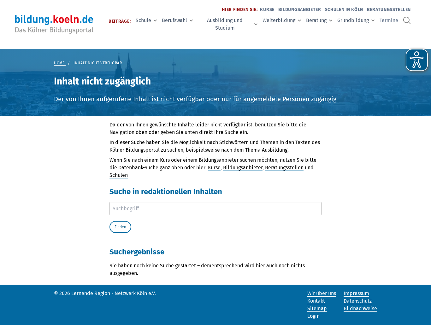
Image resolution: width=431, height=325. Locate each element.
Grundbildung (353, 20)
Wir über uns (321, 293)
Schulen (118, 175)
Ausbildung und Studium (225, 24)
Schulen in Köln (344, 9)
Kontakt (316, 301)
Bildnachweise (360, 308)
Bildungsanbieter (299, 9)
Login (313, 316)
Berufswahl (174, 20)
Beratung (316, 20)
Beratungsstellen (389, 9)
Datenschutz (358, 301)
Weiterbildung (279, 20)
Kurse (267, 9)
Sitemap (317, 308)
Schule (143, 20)
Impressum (356, 293)
